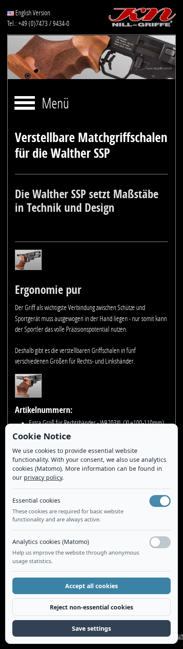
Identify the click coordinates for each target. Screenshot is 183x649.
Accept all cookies (91, 586)
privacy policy (43, 477)
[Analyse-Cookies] (160, 542)
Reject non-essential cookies (91, 607)
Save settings (91, 628)
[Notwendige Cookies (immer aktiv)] (160, 501)
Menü (55, 104)
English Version (32, 13)
